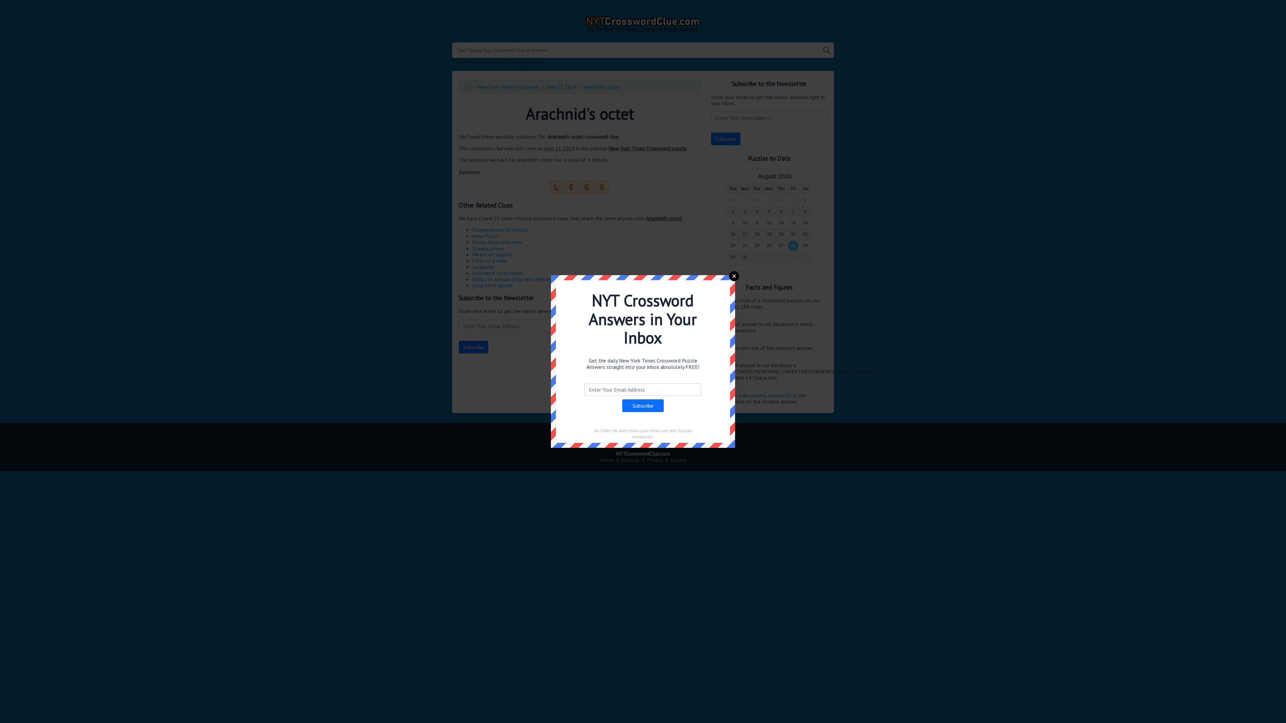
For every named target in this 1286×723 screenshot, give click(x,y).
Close (734, 276)
